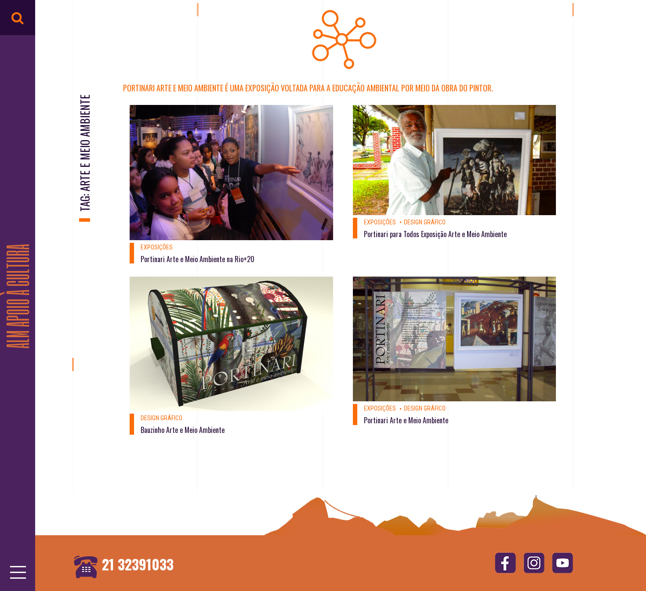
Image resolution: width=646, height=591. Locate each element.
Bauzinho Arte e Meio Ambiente (183, 430)
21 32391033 (138, 564)
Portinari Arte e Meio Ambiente (406, 420)
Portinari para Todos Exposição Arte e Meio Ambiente (435, 234)
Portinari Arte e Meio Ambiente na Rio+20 (197, 259)
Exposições (157, 247)
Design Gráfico (425, 222)
